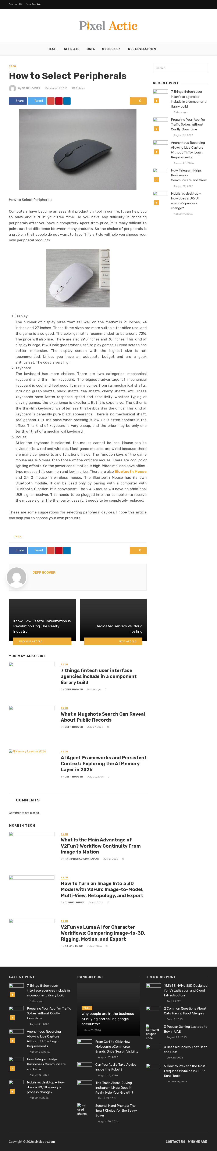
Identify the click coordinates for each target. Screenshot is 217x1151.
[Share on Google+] (50, 101)
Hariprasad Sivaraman (82, 858)
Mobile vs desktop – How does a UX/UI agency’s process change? (186, 201)
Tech (52, 49)
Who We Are (33, 4)
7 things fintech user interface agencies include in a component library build (99, 676)
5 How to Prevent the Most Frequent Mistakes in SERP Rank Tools (185, 1071)
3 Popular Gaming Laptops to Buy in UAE (185, 1029)
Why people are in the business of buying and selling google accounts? (108, 1018)
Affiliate (71, 49)
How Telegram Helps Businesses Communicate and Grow (189, 175)
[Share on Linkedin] (67, 101)
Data (91, 49)
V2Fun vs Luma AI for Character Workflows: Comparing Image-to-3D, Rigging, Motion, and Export (103, 933)
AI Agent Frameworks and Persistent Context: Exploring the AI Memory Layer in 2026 (104, 763)
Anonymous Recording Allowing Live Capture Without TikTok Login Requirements (188, 150)
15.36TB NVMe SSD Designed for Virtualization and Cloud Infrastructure (185, 990)
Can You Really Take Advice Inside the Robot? (115, 1067)
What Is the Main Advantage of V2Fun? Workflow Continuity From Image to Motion (101, 846)
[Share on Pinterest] (59, 101)
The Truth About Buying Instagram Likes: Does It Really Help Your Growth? (114, 1087)
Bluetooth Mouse (131, 471)
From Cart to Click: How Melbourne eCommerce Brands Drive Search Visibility (117, 1046)
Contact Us (15, 4)
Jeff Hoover (31, 88)
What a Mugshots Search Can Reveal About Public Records (103, 717)
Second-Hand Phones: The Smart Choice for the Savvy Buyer (116, 1110)
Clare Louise (74, 902)
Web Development (143, 49)
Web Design (111, 49)
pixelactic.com (45, 1142)
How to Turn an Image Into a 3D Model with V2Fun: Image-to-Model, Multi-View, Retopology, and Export (102, 889)
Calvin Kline (74, 946)
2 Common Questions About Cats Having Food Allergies (185, 1011)
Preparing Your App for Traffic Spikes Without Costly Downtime (188, 124)
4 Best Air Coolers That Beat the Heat (185, 1049)
